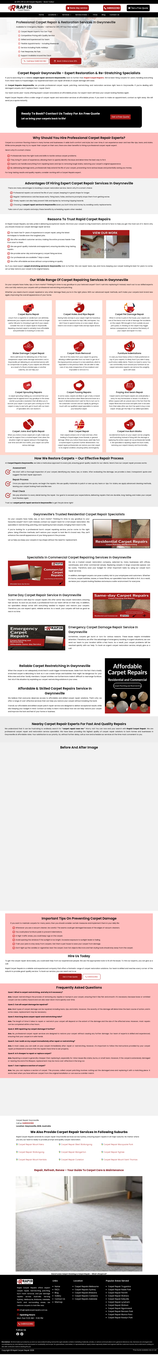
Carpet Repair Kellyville (118, 1299)
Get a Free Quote (139, 8)
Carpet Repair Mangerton (73, 1152)
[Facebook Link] (17, 1334)
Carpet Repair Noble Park (119, 1289)
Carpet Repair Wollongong (31, 1152)
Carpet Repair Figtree (114, 1152)
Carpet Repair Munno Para (120, 1314)
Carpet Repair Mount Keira (31, 1144)
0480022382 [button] (26, 1323)
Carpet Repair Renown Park (120, 1311)
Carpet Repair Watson (118, 1305)
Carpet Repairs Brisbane (86, 1292)
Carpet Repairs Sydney (85, 1289)
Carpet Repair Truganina (119, 1286)
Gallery (58, 1296)
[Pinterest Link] (21, 1334)
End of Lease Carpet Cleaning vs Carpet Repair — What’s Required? (79, 1274)
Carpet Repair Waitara (118, 1296)
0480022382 (113, 8)
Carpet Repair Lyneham (119, 1302)
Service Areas (81, 14)
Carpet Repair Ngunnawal (120, 1308)
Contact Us (114, 14)
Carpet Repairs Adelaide (86, 1299)
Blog (103, 14)
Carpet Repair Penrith (118, 1292)
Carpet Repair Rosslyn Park (120, 1317)
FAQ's (57, 1289)
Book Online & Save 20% (67, 61)
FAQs (95, 14)
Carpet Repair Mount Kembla (32, 1159)
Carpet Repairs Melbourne (87, 1286)
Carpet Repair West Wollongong (76, 1144)
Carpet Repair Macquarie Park (118, 1144)
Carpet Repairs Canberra (86, 1296)
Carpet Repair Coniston (72, 1159)
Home (41, 14)
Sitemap (58, 1302)
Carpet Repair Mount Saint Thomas (120, 1159)
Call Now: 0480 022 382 (36, 61)
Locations (52, 14)
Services (65, 14)
